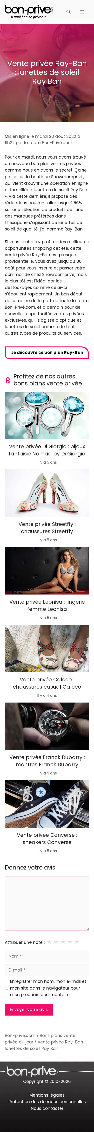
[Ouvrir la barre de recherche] (68, 12)
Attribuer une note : (25, 942)
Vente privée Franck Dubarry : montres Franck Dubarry (47, 761)
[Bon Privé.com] (29, 11)
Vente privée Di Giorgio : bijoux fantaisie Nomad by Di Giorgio (47, 450)
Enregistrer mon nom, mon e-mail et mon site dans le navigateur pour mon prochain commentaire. (48, 988)
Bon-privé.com (20, 1035)
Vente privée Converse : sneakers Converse (47, 838)
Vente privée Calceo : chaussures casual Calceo (47, 683)
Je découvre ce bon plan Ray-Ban (47, 352)
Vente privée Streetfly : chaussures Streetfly (47, 528)
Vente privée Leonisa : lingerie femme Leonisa (47, 605)
